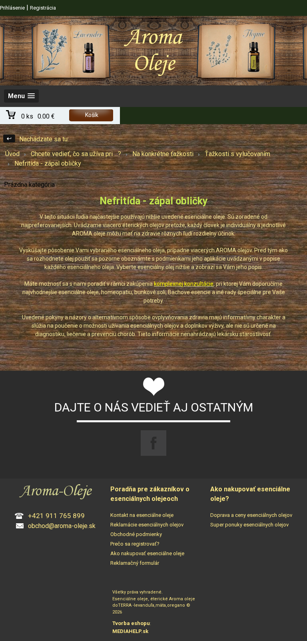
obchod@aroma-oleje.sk (62, 526)
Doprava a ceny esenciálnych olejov (251, 515)
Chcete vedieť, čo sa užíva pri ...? (76, 154)
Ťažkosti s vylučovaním (237, 154)
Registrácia (43, 8)
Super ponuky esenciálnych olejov (249, 525)
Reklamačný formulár (134, 563)
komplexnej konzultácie (183, 284)
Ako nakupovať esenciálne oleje (147, 553)
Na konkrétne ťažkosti (162, 154)
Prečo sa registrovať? (134, 544)
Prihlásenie (12, 8)
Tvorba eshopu (131, 623)
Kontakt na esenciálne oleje (141, 515)
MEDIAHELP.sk (130, 631)
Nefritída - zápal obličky (47, 163)
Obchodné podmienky (136, 534)
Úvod (12, 154)
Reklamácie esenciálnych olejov (146, 525)
